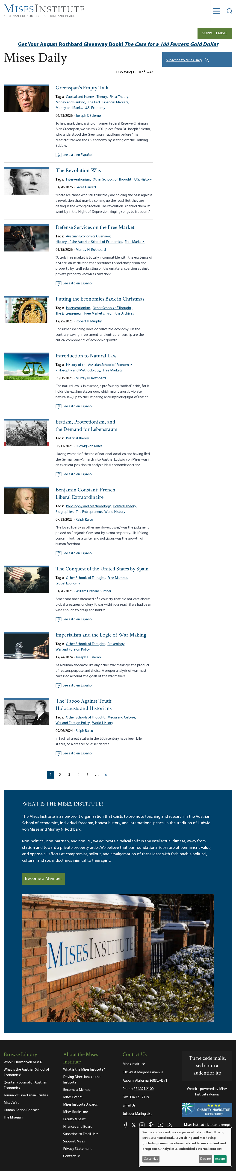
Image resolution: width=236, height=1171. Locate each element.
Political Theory (77, 438)
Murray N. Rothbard (91, 250)
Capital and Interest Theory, (87, 97)
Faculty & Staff (74, 1119)
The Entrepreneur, (69, 313)
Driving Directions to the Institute (81, 1079)
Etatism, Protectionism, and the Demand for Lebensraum (87, 426)
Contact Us (71, 1156)
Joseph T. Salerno (88, 116)
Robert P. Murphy (89, 321)
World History (114, 512)
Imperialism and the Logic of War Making (101, 635)
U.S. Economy (95, 108)
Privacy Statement (77, 1149)
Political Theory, (125, 506)
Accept (220, 1159)
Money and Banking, (71, 102)
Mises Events (73, 1097)
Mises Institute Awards (80, 1105)
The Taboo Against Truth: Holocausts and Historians (84, 705)
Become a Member (43, 878)
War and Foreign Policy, (73, 723)
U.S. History (143, 179)
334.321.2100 (143, 1089)
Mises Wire (11, 1103)
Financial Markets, (115, 102)
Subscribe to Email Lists (80, 1134)
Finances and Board (77, 1127)
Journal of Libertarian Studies (26, 1095)
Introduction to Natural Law (86, 356)
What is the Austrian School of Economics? (26, 1072)
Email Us (129, 1105)
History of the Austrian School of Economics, (89, 242)
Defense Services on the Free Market (95, 228)
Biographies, (65, 512)
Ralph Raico (84, 520)
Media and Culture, (121, 717)
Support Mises (214, 33)
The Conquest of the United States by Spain (102, 569)
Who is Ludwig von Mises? (23, 1062)
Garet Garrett (86, 187)
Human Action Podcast (21, 1110)
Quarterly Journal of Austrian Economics (25, 1085)
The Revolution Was (78, 171)
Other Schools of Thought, (112, 179)
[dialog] (185, 1146)
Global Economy (68, 583)
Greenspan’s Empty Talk (82, 88)
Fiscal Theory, (119, 97)
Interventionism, (78, 179)
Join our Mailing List (137, 1114)
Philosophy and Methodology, (78, 370)
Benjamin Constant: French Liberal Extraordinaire (85, 494)
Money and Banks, (69, 108)
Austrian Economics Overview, (88, 236)
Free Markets (135, 242)
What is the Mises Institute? (84, 1070)
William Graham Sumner (93, 591)
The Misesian (13, 1117)
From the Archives (120, 313)
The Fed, (94, 102)
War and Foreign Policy (73, 649)
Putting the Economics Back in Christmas (100, 299)
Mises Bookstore (75, 1112)
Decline (205, 1159)
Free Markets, (94, 313)
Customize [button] (151, 1159)
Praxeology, (116, 644)
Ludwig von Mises (89, 446)
